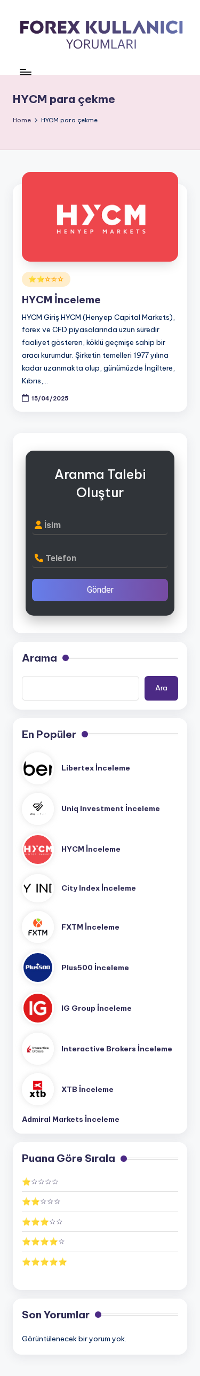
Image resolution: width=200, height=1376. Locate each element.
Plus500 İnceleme (95, 967)
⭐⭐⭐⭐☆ (43, 1241)
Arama (39, 657)
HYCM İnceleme (61, 299)
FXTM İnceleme (90, 927)
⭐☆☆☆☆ (40, 1181)
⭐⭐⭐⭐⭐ (44, 1262)
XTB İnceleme (87, 1089)
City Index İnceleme (98, 888)
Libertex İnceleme (95, 768)
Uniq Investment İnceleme (110, 808)
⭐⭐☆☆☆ (46, 279)
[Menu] (25, 72)
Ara (161, 688)
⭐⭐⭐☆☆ (42, 1221)
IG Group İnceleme (96, 1008)
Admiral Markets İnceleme (70, 1119)
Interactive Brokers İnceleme (116, 1048)
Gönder (100, 590)
